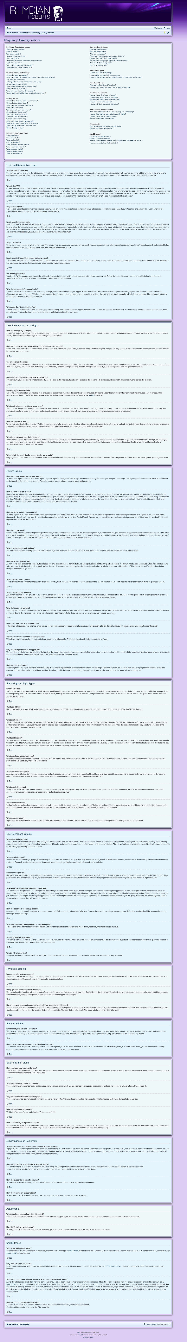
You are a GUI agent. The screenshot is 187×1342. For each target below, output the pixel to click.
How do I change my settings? (17, 75)
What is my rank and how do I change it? (20, 91)
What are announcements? (16, 147)
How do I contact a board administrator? (104, 143)
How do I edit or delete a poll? (16, 112)
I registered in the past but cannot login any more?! (24, 61)
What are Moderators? (98, 51)
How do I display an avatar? (16, 88)
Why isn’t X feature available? (100, 138)
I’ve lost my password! (14, 63)
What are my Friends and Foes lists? (103, 85)
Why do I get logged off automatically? (19, 65)
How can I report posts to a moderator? (20, 121)
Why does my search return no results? (104, 97)
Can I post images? (13, 142)
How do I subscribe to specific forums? (103, 116)
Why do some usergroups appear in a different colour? (109, 61)
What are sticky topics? (14, 149)
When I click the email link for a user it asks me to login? (26, 93)
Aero (78, 1332)
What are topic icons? (14, 153)
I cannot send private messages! (101, 73)
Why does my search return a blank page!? (105, 99)
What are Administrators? (99, 49)
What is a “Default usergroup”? (100, 63)
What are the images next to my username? (21, 86)
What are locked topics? (15, 151)
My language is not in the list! (16, 84)
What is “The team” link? (98, 65)
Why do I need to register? (15, 49)
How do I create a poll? (14, 107)
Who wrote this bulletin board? (100, 136)
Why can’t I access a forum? (16, 114)
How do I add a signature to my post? (19, 105)
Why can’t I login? (12, 58)
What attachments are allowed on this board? (106, 126)
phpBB (91, 395)
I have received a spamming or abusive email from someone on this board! (116, 77)
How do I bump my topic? (15, 128)
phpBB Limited (72, 1251)
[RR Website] (36, 12)
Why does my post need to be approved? (21, 125)
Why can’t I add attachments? (16, 116)
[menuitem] (9, 28)
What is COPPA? (12, 51)
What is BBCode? (12, 135)
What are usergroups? (98, 54)
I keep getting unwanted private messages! (105, 75)
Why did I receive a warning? (16, 119)
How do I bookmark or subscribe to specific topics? (108, 114)
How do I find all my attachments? (102, 128)
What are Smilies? (12, 140)
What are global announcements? (18, 144)
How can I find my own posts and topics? (104, 104)
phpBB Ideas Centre (113, 1266)
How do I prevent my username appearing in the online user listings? (30, 77)
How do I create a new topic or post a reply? (22, 101)
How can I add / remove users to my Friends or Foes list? (110, 87)
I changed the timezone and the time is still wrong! (23, 82)
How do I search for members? (101, 102)
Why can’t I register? (13, 54)
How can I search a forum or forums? (103, 95)
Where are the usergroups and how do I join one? (107, 56)
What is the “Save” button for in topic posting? (22, 123)
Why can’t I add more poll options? (18, 110)
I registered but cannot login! (16, 56)
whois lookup (11, 1284)
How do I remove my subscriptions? (102, 118)
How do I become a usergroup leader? (103, 58)
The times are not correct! (15, 80)
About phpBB (11, 1253)
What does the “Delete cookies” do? (19, 67)
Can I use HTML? (12, 138)
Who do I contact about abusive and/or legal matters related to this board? (116, 141)
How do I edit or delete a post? (17, 103)
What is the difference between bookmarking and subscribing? (112, 112)
